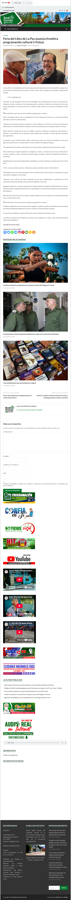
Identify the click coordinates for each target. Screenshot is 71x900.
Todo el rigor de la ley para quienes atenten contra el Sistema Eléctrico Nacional (29, 685)
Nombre (6, 456)
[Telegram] (15, 232)
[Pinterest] (23, 232)
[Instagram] (65, 10)
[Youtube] (67, 10)
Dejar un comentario (33, 45)
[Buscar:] (58, 888)
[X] (60, 10)
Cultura (5, 35)
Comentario (8, 432)
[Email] (26, 232)
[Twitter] (8, 232)
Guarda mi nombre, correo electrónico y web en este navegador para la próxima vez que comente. (35, 484)
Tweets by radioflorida (10, 755)
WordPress (59, 897)
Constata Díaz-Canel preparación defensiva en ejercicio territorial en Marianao (31, 334)
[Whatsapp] (12, 232)
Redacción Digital (22, 45)
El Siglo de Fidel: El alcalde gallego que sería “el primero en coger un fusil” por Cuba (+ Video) (33, 688)
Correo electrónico (11, 465)
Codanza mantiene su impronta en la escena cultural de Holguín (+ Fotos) (28, 285)
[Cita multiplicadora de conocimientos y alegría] (35, 381)
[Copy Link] (30, 232)
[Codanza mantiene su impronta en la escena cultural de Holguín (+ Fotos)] (35, 283)
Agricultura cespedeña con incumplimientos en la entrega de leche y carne (27, 697)
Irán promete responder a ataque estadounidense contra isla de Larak (26, 691)
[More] (33, 232)
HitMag (65, 897)
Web (4, 473)
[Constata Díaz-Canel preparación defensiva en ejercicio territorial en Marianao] (35, 332)
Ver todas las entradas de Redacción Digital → (30, 410)
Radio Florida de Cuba (20, 897)
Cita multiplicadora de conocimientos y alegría (19, 383)
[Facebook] (62, 10)
